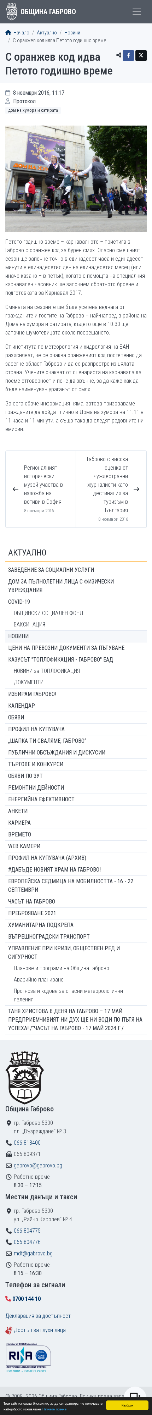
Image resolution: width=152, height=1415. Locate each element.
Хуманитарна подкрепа (41, 925)
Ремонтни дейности (36, 787)
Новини (72, 33)
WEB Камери (24, 846)
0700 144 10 (26, 1298)
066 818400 (27, 1142)
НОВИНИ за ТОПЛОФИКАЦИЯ (47, 671)
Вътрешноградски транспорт (49, 936)
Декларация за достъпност (38, 1315)
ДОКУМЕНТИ (28, 682)
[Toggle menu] (136, 11)
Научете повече (54, 1408)
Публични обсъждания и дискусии (56, 752)
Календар (21, 705)
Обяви (16, 717)
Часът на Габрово (31, 901)
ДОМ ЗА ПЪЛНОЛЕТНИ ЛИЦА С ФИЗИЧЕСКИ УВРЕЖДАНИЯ (61, 585)
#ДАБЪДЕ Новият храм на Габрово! (54, 869)
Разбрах (127, 1405)
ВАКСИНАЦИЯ (29, 624)
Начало (20, 33)
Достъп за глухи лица (40, 1330)
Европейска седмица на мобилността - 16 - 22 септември (70, 885)
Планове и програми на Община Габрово (61, 968)
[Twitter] (141, 55)
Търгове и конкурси (35, 764)
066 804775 (27, 1230)
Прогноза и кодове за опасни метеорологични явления (68, 995)
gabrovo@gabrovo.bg (38, 1165)
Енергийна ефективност (41, 799)
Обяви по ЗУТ (25, 776)
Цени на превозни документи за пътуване (66, 648)
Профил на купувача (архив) (47, 858)
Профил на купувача (36, 729)
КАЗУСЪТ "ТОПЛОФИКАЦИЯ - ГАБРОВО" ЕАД (60, 659)
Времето (19, 834)
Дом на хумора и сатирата (33, 110)
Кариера (19, 822)
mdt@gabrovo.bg (33, 1253)
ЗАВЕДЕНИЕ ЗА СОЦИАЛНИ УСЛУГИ (51, 569)
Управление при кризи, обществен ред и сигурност (64, 952)
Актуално (47, 33)
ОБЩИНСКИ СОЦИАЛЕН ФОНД (48, 613)
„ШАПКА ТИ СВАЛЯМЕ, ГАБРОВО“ (47, 740)
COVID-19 (19, 601)
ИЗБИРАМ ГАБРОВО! (32, 694)
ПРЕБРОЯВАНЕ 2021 (32, 913)
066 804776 (27, 1242)
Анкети (18, 811)
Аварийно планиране (39, 979)
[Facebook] (128, 55)
